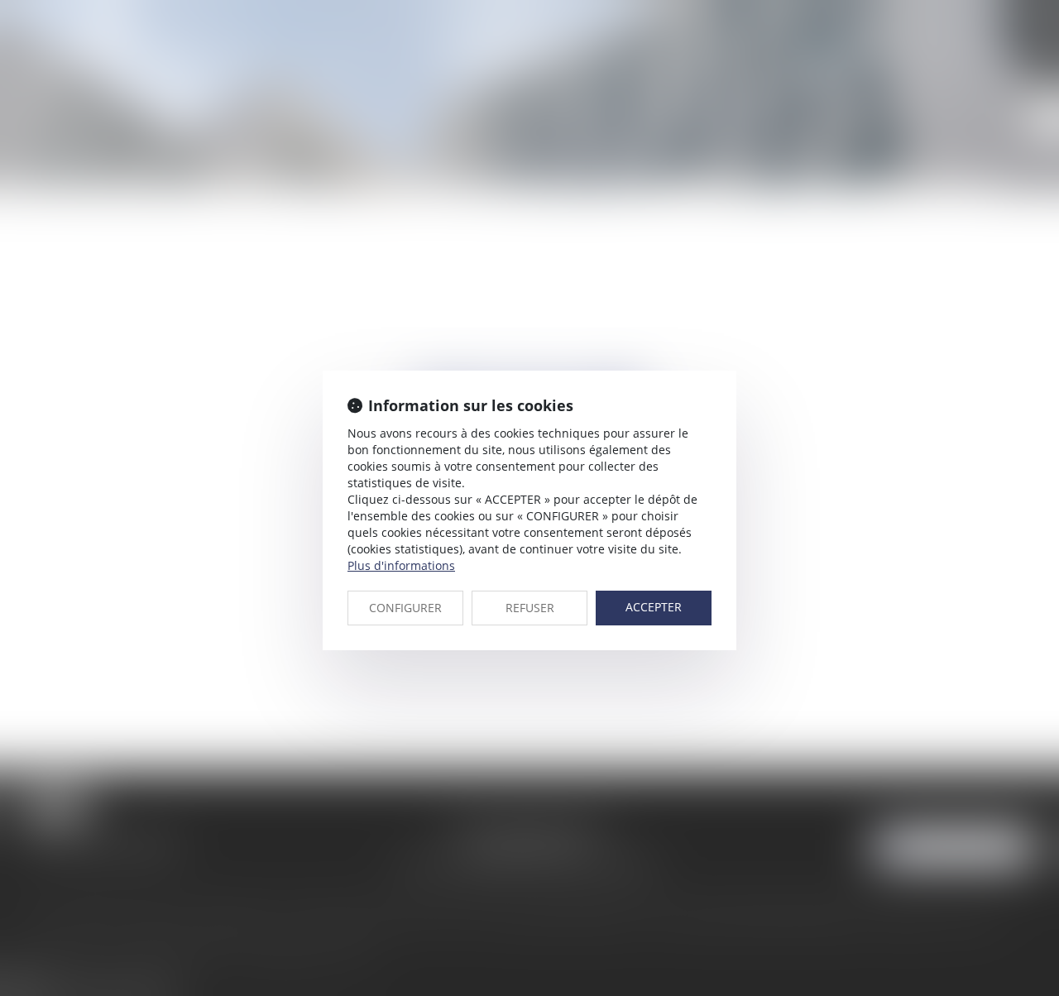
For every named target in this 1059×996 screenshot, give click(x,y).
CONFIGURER (405, 607)
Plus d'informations (401, 565)
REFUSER (530, 607)
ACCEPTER (653, 607)
